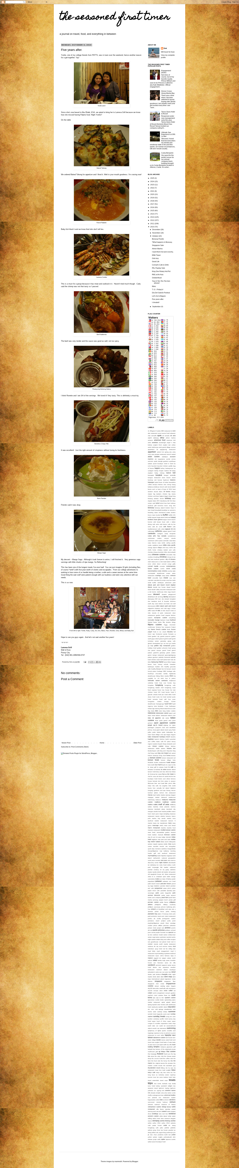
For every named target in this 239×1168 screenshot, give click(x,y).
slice (157, 988)
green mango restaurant (156, 655)
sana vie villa (170, 963)
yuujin (155, 1139)
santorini (158, 965)
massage (155, 825)
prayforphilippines (153, 923)
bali (174, 473)
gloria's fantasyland (154, 643)
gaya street (155, 638)
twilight (170, 1086)
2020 (152, 194)
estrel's (150, 617)
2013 (152, 217)
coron (168, 568)
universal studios (170, 1095)
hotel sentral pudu (169, 697)
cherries (150, 552)
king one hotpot (163, 753)
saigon (164, 958)
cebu (165, 545)
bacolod (154, 466)
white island (163, 1116)
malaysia (165, 799)
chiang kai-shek (158, 552)
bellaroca (151, 487)
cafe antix (155, 524)
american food (160, 440)
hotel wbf (162, 699)
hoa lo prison (170, 678)
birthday (168, 498)
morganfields (171, 849)
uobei (157, 1100)
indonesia (151, 713)
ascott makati (171, 454)
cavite (150, 545)
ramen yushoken (160, 937)
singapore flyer (170, 981)
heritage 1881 (161, 671)
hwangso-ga (160, 704)
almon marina (171, 438)
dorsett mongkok (170, 599)
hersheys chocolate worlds (157, 673)
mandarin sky (171, 809)
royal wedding (159, 953)
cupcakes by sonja (160, 580)
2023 (152, 185)
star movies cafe (163, 1004)
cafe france (167, 526)
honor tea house (163, 690)
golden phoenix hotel (164, 648)
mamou (173, 807)
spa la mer (160, 997)
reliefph (150, 944)
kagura (173, 734)
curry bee (169, 580)
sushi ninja (172, 1023)
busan (159, 522)
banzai (160, 480)
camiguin (160, 533)
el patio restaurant (164, 613)
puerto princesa (159, 930)
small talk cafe (163, 988)
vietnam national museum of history (162, 1104)
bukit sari (167, 517)
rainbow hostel (158, 935)
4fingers (152, 431)
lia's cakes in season (168, 781)
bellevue (156, 487)
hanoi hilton (167, 662)
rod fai (165, 949)
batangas (151, 482)
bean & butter (163, 482)
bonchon (160, 505)
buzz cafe (165, 522)
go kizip (150, 645)
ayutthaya (172, 461)
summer (172, 1011)
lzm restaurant (170, 793)
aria (170, 452)
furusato (171, 634)
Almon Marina (157, 249)
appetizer (152, 452)
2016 (152, 207)
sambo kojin (162, 960)
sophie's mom (152, 995)
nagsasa (169, 855)
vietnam (173, 1102)
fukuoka (170, 632)
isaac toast (151, 715)
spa (154, 997)
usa (161, 1100)
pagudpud (151, 881)
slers (154, 988)
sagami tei (157, 958)
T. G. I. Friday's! (157, 290)
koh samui (172, 753)
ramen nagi (151, 937)
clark (149, 561)
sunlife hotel (164, 1019)
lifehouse (151, 783)
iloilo (156, 711)
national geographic (169, 858)
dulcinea (173, 601)
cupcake (150, 580)
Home (102, 743)
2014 (152, 214)
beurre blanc (158, 491)
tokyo (174, 1070)
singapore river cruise (156, 983)
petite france (164, 902)
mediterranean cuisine (168, 830)
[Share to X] (94, 662)
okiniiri (159, 872)
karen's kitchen (160, 739)
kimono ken (171, 748)
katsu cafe (159, 741)
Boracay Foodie (158, 239)
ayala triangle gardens (161, 461)
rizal (174, 946)
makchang (151, 799)
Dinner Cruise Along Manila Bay (168, 92)
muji (161, 851)
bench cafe (163, 487)
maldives (158, 802)
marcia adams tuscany (163, 816)
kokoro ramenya (153, 755)
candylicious (172, 536)
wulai (165, 1125)
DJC (156, 599)
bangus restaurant (154, 477)
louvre (150, 788)
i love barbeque (170, 706)
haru (154, 664)
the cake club (159, 1056)
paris (157, 893)
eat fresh (167, 603)
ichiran (150, 708)
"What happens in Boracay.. (162, 242)
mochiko (155, 846)
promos (168, 928)
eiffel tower (151, 610)
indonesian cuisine (162, 713)
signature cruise (170, 979)
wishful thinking (165, 1121)
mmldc (165, 844)
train (174, 1077)
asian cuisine (154, 457)
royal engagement (163, 951)
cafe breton (163, 524)
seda (157, 972)
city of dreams (170, 559)
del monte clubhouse (156, 592)
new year (164, 860)
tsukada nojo (166, 1083)
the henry (164, 1061)
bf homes (167, 491)
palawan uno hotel (169, 881)
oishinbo (173, 869)
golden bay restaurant (162, 645)
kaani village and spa (159, 734)
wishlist (173, 1121)
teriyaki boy (151, 1049)
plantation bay (152, 914)
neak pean (151, 860)
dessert (156, 594)
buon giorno (158, 519)
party (168, 895)
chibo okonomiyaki (170, 552)
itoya (156, 720)
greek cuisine (171, 652)
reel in (173, 942)
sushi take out (153, 1026)
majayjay (150, 797)
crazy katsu (165, 575)
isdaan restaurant (161, 715)
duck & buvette (163, 601)
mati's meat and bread (168, 825)
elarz (174, 613)
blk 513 (169, 501)
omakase (159, 876)
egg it (169, 608)
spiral (163, 1002)
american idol (171, 440)
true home (157, 1083)
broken (173, 512)
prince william (157, 925)
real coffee (167, 939)
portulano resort (153, 921)
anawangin (162, 442)
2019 (152, 198)
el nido (158, 610)
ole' (163, 874)
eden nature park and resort (166, 606)
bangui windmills (170, 475)
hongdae (151, 685)
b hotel (170, 463)
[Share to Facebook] (97, 662)
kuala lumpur (171, 762)
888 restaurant (166, 431)
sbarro (155, 967)
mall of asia (163, 804)
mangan (150, 811)
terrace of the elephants (164, 1049)
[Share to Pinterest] (99, 662)
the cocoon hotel (157, 1058)
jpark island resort (162, 730)
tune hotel (151, 1086)
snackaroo (172, 988)
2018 (152, 201)
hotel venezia (153, 699)
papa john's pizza (169, 888)
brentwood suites (164, 512)
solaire (150, 993)
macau (150, 795)
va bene (165, 1100)
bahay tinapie (158, 470)
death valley (156, 589)
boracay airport (160, 508)
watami (164, 1111)
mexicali (160, 835)
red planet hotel (164, 942)
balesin (168, 473)
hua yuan (172, 699)
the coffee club (168, 1058)
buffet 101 (172, 515)
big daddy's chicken (160, 494)
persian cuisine (153, 902)
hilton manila (164, 676)
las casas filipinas (161, 774)
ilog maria (151, 711)
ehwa (174, 608)
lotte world (172, 785)
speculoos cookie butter (156, 1000)
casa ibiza (172, 540)
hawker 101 (159, 666)
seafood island (161, 969)
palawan (158, 881)
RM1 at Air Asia (157, 275)
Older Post (137, 743)
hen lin (164, 669)
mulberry (166, 851)
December (156, 230)
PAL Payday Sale (158, 268)
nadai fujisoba (161, 855)
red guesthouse (153, 942)
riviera (170, 946)
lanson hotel (152, 771)
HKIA (171, 676)
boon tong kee (170, 505)
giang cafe (172, 641)
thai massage (152, 1054)
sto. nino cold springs (155, 1009)
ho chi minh (159, 678)
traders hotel (167, 1077)
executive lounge (154, 620)
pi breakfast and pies (164, 909)
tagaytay (168, 1035)
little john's (168, 783)
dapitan (173, 585)
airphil (150, 438)
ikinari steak (164, 708)
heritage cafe (171, 671)
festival (150, 622)
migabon (154, 839)
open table (166, 876)
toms (168, 1072)
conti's (162, 568)
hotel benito (166, 692)
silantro (150, 981)
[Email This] (89, 662)
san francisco (158, 963)
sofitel (170, 990)
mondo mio (164, 846)
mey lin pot (151, 837)
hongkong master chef (156, 687)
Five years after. (158, 299)
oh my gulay (164, 869)
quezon (170, 932)
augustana (161, 459)
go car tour (165, 643)
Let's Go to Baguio (159, 296)
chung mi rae (171, 557)
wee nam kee (163, 1114)
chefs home (152, 550)
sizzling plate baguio (168, 986)
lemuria (155, 781)
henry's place (152, 671)
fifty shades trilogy (169, 622)
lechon (171, 776)
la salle (171, 767)
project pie (160, 928)
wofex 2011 (156, 1123)
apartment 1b (153, 449)
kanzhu (173, 737)
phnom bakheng (166, 907)
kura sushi (151, 765)
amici (149, 442)
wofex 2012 (166, 1123)
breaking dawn (153, 512)
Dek (165, 48)
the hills (170, 1061)
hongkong (159, 685)
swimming (171, 1028)
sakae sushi (171, 958)
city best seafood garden (156, 559)
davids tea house (159, 587)
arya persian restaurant (159, 454)
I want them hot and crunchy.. (163, 252)
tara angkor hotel (157, 1042)
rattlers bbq (159, 939)
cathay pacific (171, 543)
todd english (166, 1070)
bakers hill (167, 470)
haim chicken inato (154, 659)
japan (156, 723)
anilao (174, 445)
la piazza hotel (162, 767)
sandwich (151, 965)
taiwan (150, 1037)
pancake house (165, 883)
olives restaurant (170, 874)
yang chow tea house (160, 1130)
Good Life (155, 262)
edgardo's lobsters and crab (157, 608)
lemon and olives (164, 779)
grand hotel (166, 650)
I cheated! (155, 302)
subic (154, 1011)
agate (159, 436)
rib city (156, 946)
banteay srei (152, 480)
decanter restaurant (166, 589)
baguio (157, 468)
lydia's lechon (159, 793)
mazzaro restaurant (154, 830)
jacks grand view (165, 720)
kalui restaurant (153, 737)
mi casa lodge (160, 837)
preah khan (165, 923)
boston (168, 508)
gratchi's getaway (159, 652)
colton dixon (156, 564)
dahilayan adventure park (167, 582)
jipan (174, 725)
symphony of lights (154, 1030)
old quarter (172, 872)
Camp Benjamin (167, 153)
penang (155, 900)
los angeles (163, 785)
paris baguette (166, 893)
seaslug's (173, 969)
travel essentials (153, 1080)
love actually (157, 788)
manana (150, 809)
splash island (171, 1002)
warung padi (152, 1111)
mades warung (165, 795)
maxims (163, 828)
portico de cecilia (154, 918)
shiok (154, 977)
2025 (152, 178)
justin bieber (156, 732)
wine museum (165, 1118)
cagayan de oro (170, 529)
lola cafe (155, 785)
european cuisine (160, 617)
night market (163, 862)
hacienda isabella (170, 657)
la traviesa (157, 769)
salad (155, 960)
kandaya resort (164, 737)
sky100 (150, 988)
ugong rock (160, 1090)
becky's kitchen (158, 484)
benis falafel (172, 487)
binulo (162, 498)
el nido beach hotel (167, 610)
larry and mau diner (162, 771)
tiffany (163, 1068)
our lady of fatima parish (168, 879)
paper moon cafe (154, 890)
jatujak (150, 725)
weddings (155, 1114)
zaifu (158, 1139)
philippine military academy (165, 904)
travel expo (164, 1080)
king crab (154, 753)
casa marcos (152, 543)
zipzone (168, 1139)
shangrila (164, 974)
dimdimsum (151, 597)
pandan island (165, 886)
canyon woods (170, 538)
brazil (152, 510)
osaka (157, 879)
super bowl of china (159, 1021)
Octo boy (155, 258)
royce (157, 955)
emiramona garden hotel (156, 615)
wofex (150, 1123)
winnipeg (155, 1121)
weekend (172, 1114)
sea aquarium (164, 967)
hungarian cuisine (155, 701)
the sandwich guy (169, 1065)
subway (159, 1011)
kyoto (164, 765)
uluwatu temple (155, 1093)
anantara (155, 442)
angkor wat (167, 445)
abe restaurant (152, 433)
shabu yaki (151, 974)
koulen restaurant (160, 762)
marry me (156, 823)
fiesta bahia (157, 622)
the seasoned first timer (114, 17)
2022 (152, 188)
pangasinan (158, 888)
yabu (161, 1128)
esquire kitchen (170, 615)
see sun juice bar (165, 972)
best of (160, 489)
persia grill (172, 900)
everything (172, 617)
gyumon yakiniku (158, 657)
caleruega (151, 531)
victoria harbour (162, 1102)
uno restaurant (164, 1097)
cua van (172, 578)
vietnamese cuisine (154, 1107)
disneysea (151, 599)
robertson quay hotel (155, 949)
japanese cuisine (168, 723)
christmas (163, 557)
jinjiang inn (167, 725)
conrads (162, 566)
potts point (171, 921)
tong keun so (153, 1075)
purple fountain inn (162, 932)
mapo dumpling (164, 814)
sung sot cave (171, 1016)
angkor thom (157, 445)
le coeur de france (157, 776)
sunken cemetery (153, 1019)
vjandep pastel (170, 1109)
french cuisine (161, 629)
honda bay (171, 683)
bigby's (162, 496)
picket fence (159, 911)
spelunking (168, 1000)
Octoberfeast (157, 278)
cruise (165, 578)
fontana (158, 627)
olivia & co (151, 876)
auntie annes (171, 459)
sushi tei (162, 1026)
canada (163, 536)
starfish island (162, 1007)
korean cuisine (155, 758)
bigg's (166, 496)
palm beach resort (154, 883)
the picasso (169, 1063)
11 (148, 431)
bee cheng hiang (170, 484)
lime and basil (159, 783)
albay (162, 438)
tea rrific (169, 1044)
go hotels (172, 643)
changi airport (152, 547)
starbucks (155, 1007)
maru (170, 823)
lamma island (171, 769)
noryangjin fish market (160, 867)
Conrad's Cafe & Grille (160, 265)
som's (155, 993)
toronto (150, 1077)
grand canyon (156, 650)
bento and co (152, 489)
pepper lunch (163, 900)
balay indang (159, 473)
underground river (158, 1095)
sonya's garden (170, 993)
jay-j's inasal (157, 725)
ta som (157, 1035)
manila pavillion (167, 811)
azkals (150, 463)
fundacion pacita (161, 634)
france (153, 629)
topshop (173, 1075)
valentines (172, 1100)
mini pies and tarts (164, 839)
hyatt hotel (168, 704)
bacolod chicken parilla (164, 466)
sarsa (169, 965)
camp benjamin (170, 533)
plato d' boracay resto (165, 914)
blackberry (163, 501)
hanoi (161, 662)
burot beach (172, 519)
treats (172, 1080)
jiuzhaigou (151, 727)
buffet (165, 515)
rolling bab (172, 949)
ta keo (161, 1033)
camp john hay (154, 536)
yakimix (166, 1128)
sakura (150, 960)
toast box (158, 1070)
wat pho (158, 1111)
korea (168, 755)
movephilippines (153, 851)
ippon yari (172, 713)
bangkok (159, 475)
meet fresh (151, 832)
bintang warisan (153, 498)
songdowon (161, 993)
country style (171, 571)
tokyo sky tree (161, 1072)
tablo (162, 1035)
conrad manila (153, 566)
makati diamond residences (165, 797)
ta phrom (167, 1033)
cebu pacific (171, 545)
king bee (169, 751)
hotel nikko (168, 694)
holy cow (162, 683)
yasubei (170, 1130)
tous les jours (158, 1077)
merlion (154, 835)
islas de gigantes (154, 718)
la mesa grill (152, 767)
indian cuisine (171, 711)
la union (163, 769)
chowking (156, 557)
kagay (168, 734)
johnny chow (152, 730)
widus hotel (156, 1118)
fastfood (173, 620)
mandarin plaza (159, 809)
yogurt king (162, 1132)
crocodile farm (157, 578)
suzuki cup (155, 1028)
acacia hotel (166, 433)
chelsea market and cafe (166, 550)
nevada (157, 860)
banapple (151, 475)
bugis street (160, 517)
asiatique (165, 456)
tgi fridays (162, 1051)
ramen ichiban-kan (169, 935)
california (158, 531)
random (169, 937)
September (156, 307)
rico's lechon (163, 946)
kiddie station (160, 748)
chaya (160, 547)
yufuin (174, 1134)
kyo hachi (158, 765)
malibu (155, 804)
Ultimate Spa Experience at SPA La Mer (168, 134)
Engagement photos (166, 72)
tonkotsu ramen (164, 1075)
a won (173, 431)
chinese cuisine (158, 554)
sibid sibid (160, 977)
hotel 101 (157, 692)
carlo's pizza (158, 540)
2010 (152, 227)
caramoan (151, 540)
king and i (163, 751)
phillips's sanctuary (154, 907)
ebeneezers (151, 606)
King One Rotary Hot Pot (161, 271)
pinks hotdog (171, 911)
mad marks (156, 795)
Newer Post (66, 743)
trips (150, 1083)
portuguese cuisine (169, 918)
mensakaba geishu (163, 832)
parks (163, 895)
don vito (161, 599)
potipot (163, 921)
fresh (168, 629)
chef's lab (172, 547)
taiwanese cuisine (159, 1037)
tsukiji (174, 1083)
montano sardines (161, 849)
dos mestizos (152, 601)
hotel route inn (157, 697)
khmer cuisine (158, 746)
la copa (168, 765)
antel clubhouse (153, 447)
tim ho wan (169, 1068)
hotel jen (161, 694)
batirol (157, 482)
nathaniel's (156, 858)
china (149, 554)
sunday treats (159, 1016)
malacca (158, 799)
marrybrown (163, 823)
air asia (173, 435)
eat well (173, 603)
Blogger (135, 1161)
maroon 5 (172, 821)
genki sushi (168, 638)
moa (169, 844)
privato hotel (152, 928)
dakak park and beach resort (159, 585)
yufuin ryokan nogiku (155, 1137)
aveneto (150, 461)
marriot (150, 823)
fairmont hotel (164, 620)
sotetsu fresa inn (164, 995)
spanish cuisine (170, 997)
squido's (154, 1004)
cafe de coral (157, 526)
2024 (152, 181)
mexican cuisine (170, 835)
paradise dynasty (166, 890)
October (155, 236)
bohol (157, 503)
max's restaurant (154, 828)
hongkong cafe (170, 685)
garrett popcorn (165, 636)
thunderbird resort (154, 1068)
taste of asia (168, 1042)
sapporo (164, 965)
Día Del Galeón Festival (161, 293)
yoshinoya (169, 1132)
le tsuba (165, 776)
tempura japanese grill (168, 1047)
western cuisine (153, 1116)
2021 (152, 191)
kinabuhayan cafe (153, 751)
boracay (151, 508)
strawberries (168, 1009)
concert (164, 564)
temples (157, 1047)
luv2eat (150, 793)
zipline (163, 1139)
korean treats (153, 760)
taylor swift (163, 1044)
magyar (173, 795)
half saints (163, 659)
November (156, 233)
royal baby (151, 951)
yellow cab (155, 1132)
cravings (158, 575)
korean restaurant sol (169, 758)
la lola (174, 765)
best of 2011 (167, 489)
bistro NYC (156, 501)
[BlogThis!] (92, 662)
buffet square (152, 517)
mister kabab (155, 841)
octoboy (156, 869)
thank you (167, 1054)
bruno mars (151, 515)
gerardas (163, 641)
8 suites (158, 431)
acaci (159, 433)
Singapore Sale (158, 245)
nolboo (169, 865)
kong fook (162, 755)
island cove (172, 715)
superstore (164, 1023)
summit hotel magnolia (155, 1014)
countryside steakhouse (156, 573)
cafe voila (161, 529)
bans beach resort (169, 477)
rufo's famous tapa (167, 955)
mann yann (155, 814)
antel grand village (165, 447)
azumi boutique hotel (160, 463)
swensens (163, 1028)
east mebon (159, 603)
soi (175, 990)
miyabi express (158, 844)
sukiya (165, 1011)
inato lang (162, 711)
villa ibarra (160, 1109)
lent (159, 781)
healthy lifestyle (156, 669)
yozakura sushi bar (164, 1134)
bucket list (159, 515)
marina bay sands (158, 818)
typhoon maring (164, 1088)
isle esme (165, 718)
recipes (173, 939)
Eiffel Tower (156, 255)
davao (150, 587)
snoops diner (158, 990)
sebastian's (151, 972)
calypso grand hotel (169, 531)
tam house (169, 1037)
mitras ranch (164, 841)
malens (150, 804)
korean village (166, 760)
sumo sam (166, 1014)
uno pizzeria (152, 1097)
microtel (168, 837)
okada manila (152, 872)
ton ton (173, 1072)
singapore (158, 981)
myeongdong (152, 855)
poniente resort (156, 916)
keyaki (160, 744)
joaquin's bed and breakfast (165, 727)
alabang (156, 438)
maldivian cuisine (169, 802)
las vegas (170, 774)
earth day (151, 603)
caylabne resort (157, 545)
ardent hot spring (163, 452)
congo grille (171, 564)
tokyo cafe (151, 1072)
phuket (153, 909)
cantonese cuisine (155, 538)
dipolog (165, 597)
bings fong (172, 496)
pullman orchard (170, 930)
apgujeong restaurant (168, 449)
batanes (173, 480)
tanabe (158, 1040)
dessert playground (169, 594)
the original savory (159, 1063)
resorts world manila (161, 944)
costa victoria (162, 571)
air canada (166, 435)
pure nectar (151, 932)
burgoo (165, 519)
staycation (172, 1007)
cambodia (151, 533)
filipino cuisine (155, 624)
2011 (152, 224)
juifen (149, 732)
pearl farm (165, 897)
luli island (166, 788)
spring (150, 1004)
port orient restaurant (169, 916)
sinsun (157, 986)
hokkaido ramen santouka (158, 680)
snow (165, 990)
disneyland (172, 597)
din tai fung (159, 597)
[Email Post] (85, 662)
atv (156, 459)
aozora (173, 447)
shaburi (158, 974)
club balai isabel (165, 561)
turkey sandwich (161, 1086)
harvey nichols (163, 664)
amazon (150, 440)
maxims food (171, 828)
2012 (152, 220)
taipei (174, 1035)
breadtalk (158, 510)
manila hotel (157, 811)
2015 (152, 211)
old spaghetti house (154, 874)
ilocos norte (172, 708)
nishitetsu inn (154, 865)
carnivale (166, 540)
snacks (150, 990)
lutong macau (171, 790)
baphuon (166, 480)
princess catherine (169, 925)
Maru (154, 286)
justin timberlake (167, 732)
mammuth (118, 1161)
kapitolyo (151, 739)
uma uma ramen (166, 1093)
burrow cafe (152, 522)
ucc (155, 1090)
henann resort (171, 669)
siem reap (168, 977)
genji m (161, 638)
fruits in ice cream (159, 632)
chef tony (165, 547)
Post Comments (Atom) (80, 747)
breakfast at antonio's (168, 510)
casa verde (161, 543)
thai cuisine (171, 1051)
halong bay (155, 662)
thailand (160, 1054)
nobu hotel (163, 865)
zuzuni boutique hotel (159, 1142)
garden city (155, 636)
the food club (155, 1061)
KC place (167, 741)
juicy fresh (172, 730)
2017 (152, 204)
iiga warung (156, 708)
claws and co (155, 561)
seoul (173, 972)
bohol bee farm (165, 503)
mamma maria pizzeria (161, 807)
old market (164, 872)
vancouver (151, 1102)
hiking (158, 676)
